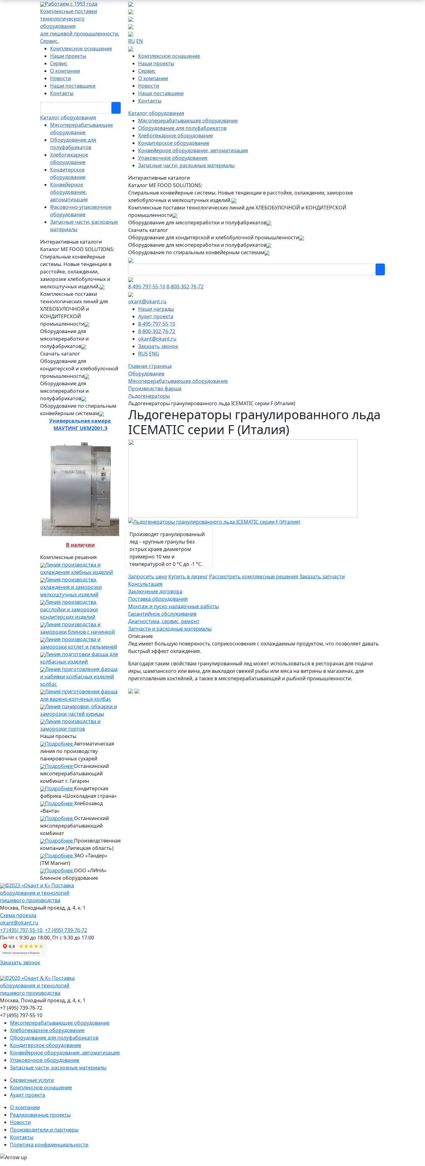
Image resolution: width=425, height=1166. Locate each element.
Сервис (59, 63)
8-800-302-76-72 (184, 286)
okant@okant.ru (147, 301)
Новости (60, 78)
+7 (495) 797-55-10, (22, 930)
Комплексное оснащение (81, 48)
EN (139, 41)
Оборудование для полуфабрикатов (182, 128)
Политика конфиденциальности (49, 1144)
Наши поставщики (73, 85)
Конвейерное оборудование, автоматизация (69, 192)
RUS (143, 353)
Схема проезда (18, 915)
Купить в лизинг (188, 576)
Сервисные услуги (32, 1079)
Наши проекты (68, 56)
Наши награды (156, 308)
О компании (65, 70)
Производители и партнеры (44, 1129)
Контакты (61, 93)
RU (131, 41)
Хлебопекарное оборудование (175, 135)
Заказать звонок (158, 346)
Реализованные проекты (40, 1114)
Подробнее (59, 743)
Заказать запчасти (322, 576)
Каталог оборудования (68, 117)
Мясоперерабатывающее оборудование (188, 120)
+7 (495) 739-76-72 (66, 930)
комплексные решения (253, 576)
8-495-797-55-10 (146, 286)
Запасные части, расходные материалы (186, 165)
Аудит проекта (155, 316)
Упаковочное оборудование (173, 157)
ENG (154, 353)
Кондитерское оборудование (173, 143)
